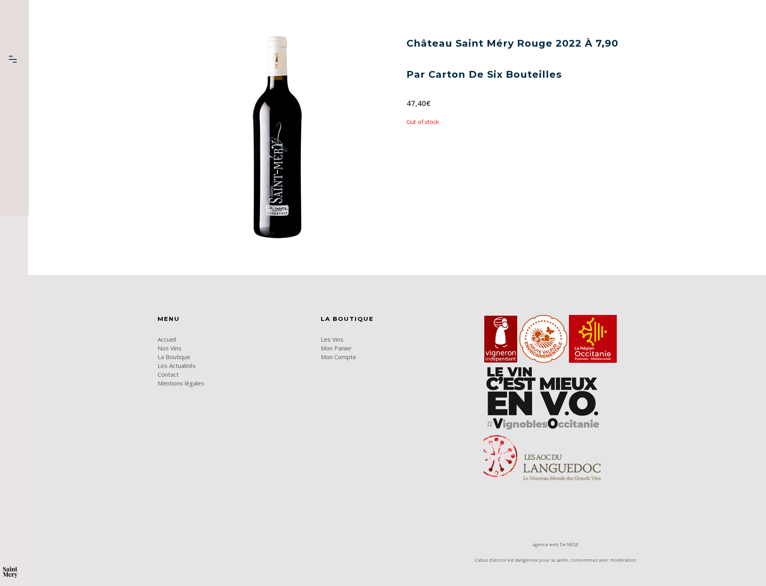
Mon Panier (336, 348)
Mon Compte (338, 357)
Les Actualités (177, 366)
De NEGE (569, 544)
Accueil (167, 339)
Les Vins (332, 339)
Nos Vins (170, 348)
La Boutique (174, 357)
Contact (168, 374)
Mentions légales (181, 383)
